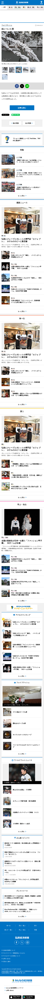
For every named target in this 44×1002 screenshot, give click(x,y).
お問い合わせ (6, 958)
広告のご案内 (6, 961)
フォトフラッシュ (7, 25)
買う (24, 7)
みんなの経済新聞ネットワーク (22, 980)
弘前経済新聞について (9, 950)
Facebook (16, 942)
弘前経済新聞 (22, 2)
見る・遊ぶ (18, 7)
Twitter (22, 942)
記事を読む (22, 108)
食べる (10, 7)
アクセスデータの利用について (11, 956)
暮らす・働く (31, 7)
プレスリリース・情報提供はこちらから (14, 953)
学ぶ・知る (40, 7)
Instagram (27, 942)
